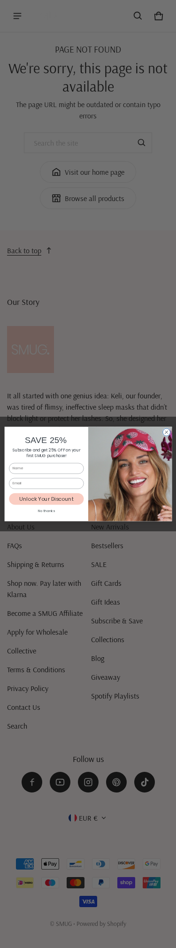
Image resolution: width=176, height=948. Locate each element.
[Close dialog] (166, 432)
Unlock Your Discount (46, 498)
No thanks (46, 510)
